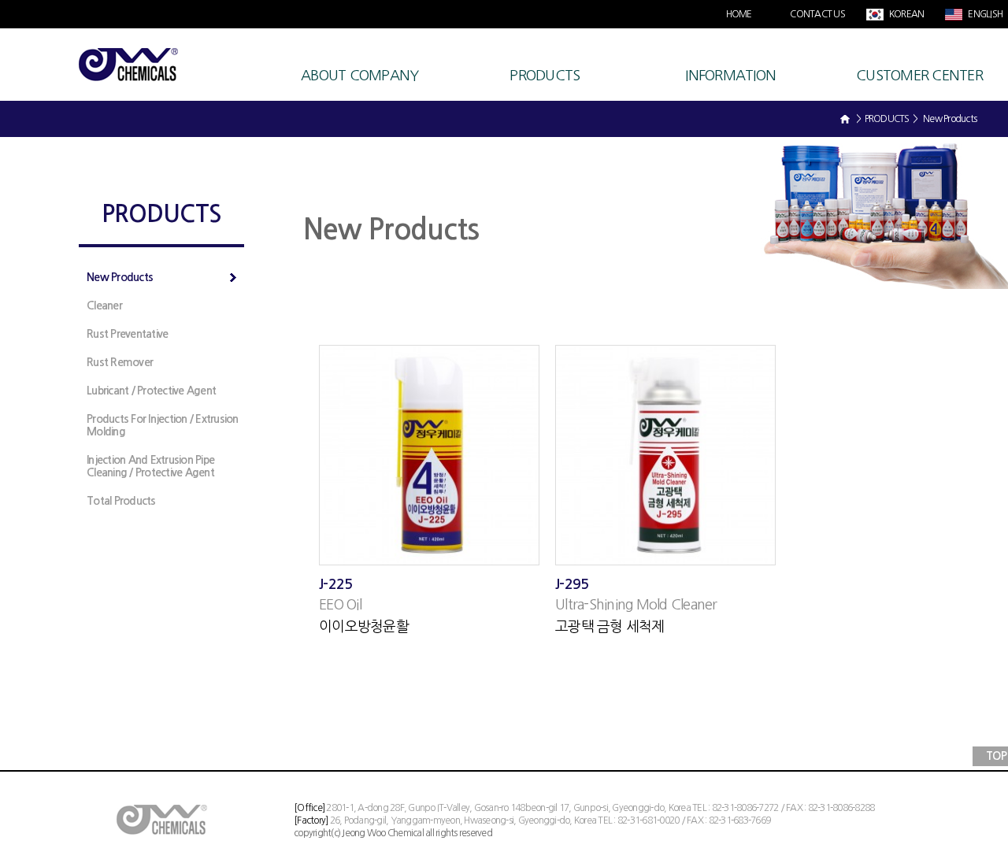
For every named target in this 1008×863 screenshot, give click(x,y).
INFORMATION (730, 76)
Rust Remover (120, 362)
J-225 (335, 584)
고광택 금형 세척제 (610, 627)
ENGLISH (984, 14)
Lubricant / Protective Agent (151, 390)
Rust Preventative (127, 333)
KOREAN (906, 14)
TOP (996, 755)
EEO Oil (340, 605)
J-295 (571, 584)
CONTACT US (817, 14)
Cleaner (104, 305)
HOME (739, 14)
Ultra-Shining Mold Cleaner (636, 605)
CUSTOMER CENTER (919, 76)
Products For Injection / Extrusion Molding (163, 425)
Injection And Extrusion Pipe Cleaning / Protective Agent (150, 466)
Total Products (121, 500)
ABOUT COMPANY (359, 76)
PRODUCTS (545, 76)
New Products (120, 277)
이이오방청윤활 (364, 627)
